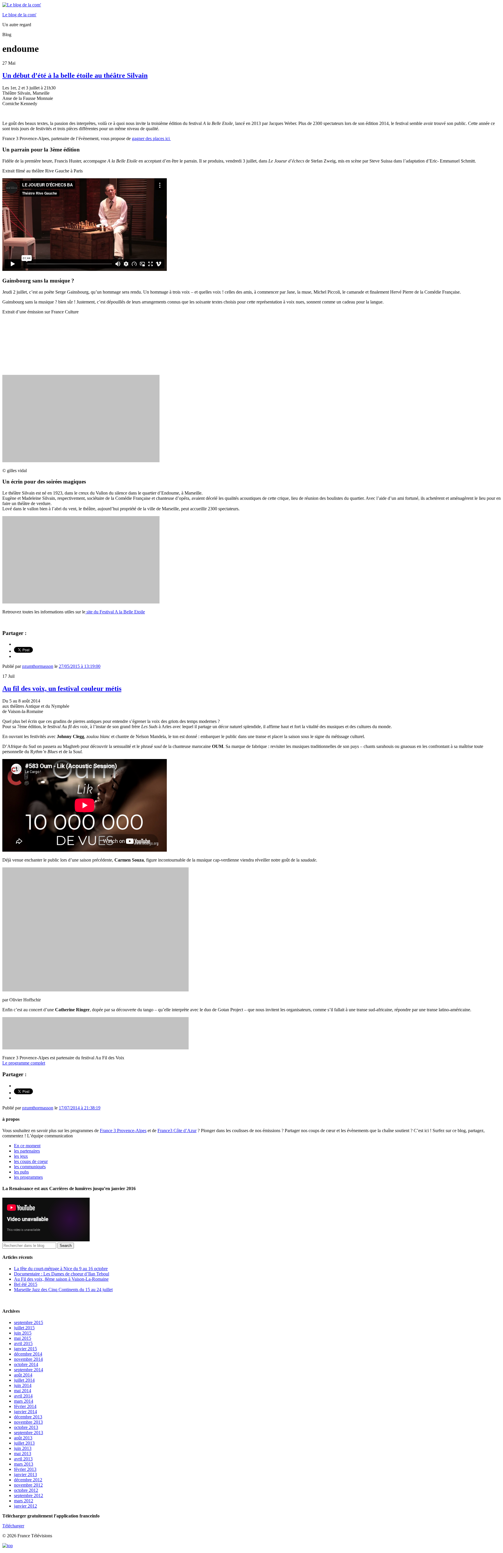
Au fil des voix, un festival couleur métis (61, 688)
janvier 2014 (25, 1411)
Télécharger (13, 1525)
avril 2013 (23, 1458)
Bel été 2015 (25, 1284)
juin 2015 (22, 1332)
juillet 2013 (24, 1443)
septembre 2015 (28, 1322)
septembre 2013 (28, 1432)
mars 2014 (23, 1401)
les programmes (28, 1177)
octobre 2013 (26, 1427)
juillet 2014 (24, 1380)
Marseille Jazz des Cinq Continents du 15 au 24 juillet (63, 1289)
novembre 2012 (28, 1485)
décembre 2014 (28, 1353)
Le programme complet (23, 1062)
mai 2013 (22, 1453)
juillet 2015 (24, 1327)
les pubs (21, 1171)
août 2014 (23, 1374)
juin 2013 (22, 1448)
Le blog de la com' (19, 14)
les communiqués (30, 1166)
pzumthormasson (37, 666)
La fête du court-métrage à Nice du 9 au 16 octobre (61, 1268)
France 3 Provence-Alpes (123, 1130)
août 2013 (23, 1437)
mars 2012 (23, 1500)
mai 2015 (22, 1338)
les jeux (21, 1156)
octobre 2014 (26, 1364)
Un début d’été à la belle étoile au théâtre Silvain (75, 75)
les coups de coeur (31, 1161)
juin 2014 (22, 1385)
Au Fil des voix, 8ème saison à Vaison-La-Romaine (61, 1279)
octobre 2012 (26, 1490)
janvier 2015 (25, 1348)
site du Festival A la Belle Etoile (115, 611)
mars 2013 (23, 1464)
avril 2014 (23, 1395)
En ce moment (27, 1145)
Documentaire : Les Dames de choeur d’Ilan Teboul (61, 1273)
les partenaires (27, 1150)
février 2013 (25, 1469)
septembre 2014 (28, 1369)
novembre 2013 (28, 1422)
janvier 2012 (25, 1505)
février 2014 (25, 1406)
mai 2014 (22, 1390)
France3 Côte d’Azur (176, 1130)
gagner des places (151, 138)
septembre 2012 (28, 1495)
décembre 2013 (28, 1416)
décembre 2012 (28, 1479)
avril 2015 (23, 1343)
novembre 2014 (28, 1359)
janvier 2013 (25, 1474)
